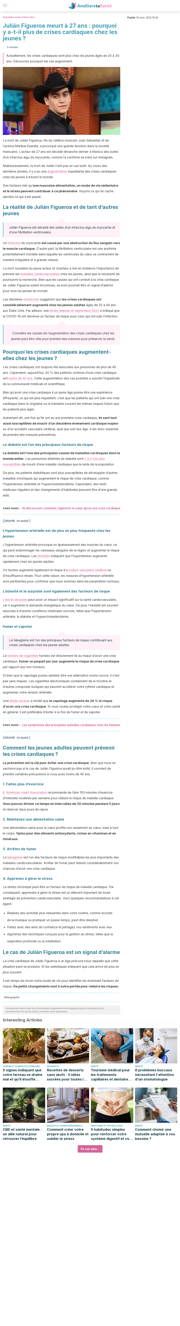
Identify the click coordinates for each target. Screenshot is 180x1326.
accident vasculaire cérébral (86, 570)
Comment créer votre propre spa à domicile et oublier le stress (68, 1134)
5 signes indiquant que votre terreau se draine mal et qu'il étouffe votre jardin (22, 1075)
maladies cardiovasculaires (39, 274)
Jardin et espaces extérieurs (21, 1066)
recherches (31, 299)
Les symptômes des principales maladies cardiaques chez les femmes (71, 725)
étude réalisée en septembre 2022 (74, 310)
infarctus (14, 243)
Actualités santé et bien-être (18, 17)
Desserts (53, 1066)
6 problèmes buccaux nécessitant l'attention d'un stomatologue (154, 1074)
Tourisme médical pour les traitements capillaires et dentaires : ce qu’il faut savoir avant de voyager (111, 1075)
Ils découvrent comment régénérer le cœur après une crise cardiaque (71, 508)
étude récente (20, 701)
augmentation (57, 171)
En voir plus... (90, 1149)
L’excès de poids (15, 599)
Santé (95, 1066)
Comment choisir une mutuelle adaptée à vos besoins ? (155, 1134)
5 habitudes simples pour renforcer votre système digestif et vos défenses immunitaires (111, 1134)
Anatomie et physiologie (107, 1125)
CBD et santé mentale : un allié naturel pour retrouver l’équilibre (22, 1134)
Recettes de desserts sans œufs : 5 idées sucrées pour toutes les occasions (67, 1075)
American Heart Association (26, 792)
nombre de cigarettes (22, 656)
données (43, 556)
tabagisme (14, 857)
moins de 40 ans (20, 378)
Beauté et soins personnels (64, 1125)
